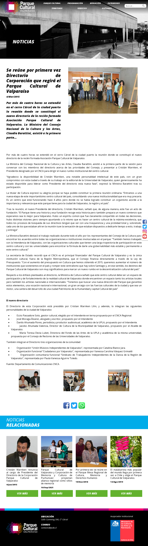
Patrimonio (114, 3)
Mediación (95, 3)
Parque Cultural (52, 3)
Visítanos (107, 8)
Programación (75, 3)
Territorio (57, 8)
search (143, 5)
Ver (22, 493)
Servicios (82, 8)
